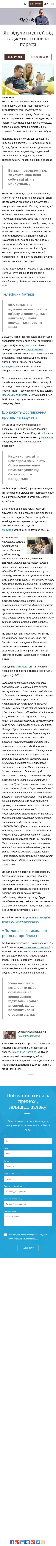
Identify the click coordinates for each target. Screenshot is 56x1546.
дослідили (47, 437)
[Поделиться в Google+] (17, 1542)
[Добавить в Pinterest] (33, 1542)
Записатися (35, 4)
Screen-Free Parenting (24, 1052)
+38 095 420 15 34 (39, 57)
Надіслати (28, 1248)
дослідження (9, 366)
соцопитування (34, 349)
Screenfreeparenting (29, 1036)
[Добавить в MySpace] (27, 1542)
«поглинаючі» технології (36, 947)
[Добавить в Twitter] (38, 1542)
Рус (52, 4)
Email (6, 1148)
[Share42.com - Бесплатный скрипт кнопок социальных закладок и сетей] (43, 1542)
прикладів (7, 530)
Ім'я (5, 1136)
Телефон (7, 1161)
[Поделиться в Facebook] (12, 1542)
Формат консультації (12, 1173)
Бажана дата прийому (13, 1186)
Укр (46, 4)
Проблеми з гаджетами (15, 395)
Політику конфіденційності (27, 1238)
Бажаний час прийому (13, 1199)
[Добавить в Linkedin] (22, 1542)
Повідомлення (10, 1211)
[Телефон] (25, 4)
